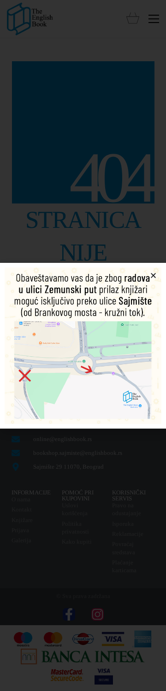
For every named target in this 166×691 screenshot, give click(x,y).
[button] (153, 275)
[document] (83, 345)
